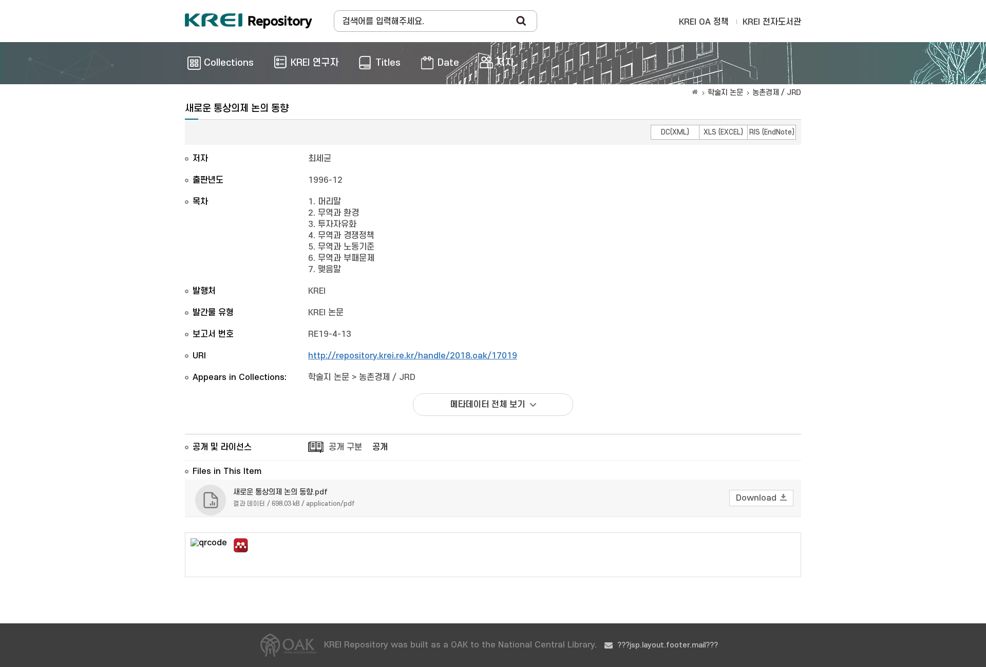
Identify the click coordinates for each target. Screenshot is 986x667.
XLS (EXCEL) (723, 132)
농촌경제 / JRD (776, 92)
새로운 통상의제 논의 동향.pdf (280, 492)
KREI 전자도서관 (772, 22)
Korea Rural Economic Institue (248, 21)
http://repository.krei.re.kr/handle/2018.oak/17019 (412, 355)
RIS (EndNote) (771, 132)
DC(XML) (675, 132)
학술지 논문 (725, 92)
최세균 (319, 158)
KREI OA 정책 (704, 22)
